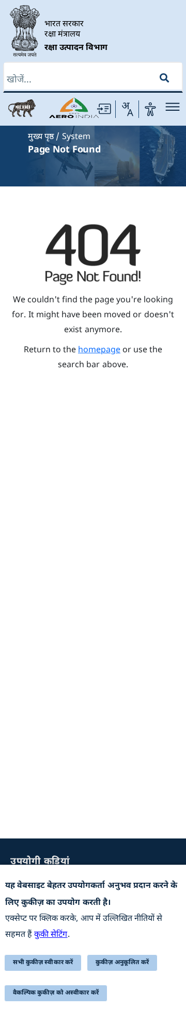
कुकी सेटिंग (50, 935)
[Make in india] (22, 108)
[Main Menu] (172, 106)
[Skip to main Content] (103, 109)
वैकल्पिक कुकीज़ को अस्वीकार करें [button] (56, 993)
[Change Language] (127, 109)
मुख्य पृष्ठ (41, 137)
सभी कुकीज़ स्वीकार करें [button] (43, 962)
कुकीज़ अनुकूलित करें (122, 962)
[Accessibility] (150, 109)
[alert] (93, 938)
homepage (99, 350)
